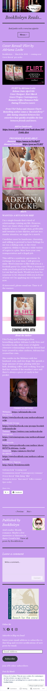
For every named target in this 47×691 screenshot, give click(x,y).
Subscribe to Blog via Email (13, 635)
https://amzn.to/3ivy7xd (23, 451)
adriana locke (8, 470)
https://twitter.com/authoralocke (27, 431)
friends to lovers (10, 479)
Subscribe (10, 659)
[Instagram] (16, 629)
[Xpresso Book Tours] (23, 618)
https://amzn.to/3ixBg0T (28, 141)
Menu (22, 35)
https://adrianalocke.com (24, 412)
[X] (4, 629)
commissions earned (11, 473)
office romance (36, 479)
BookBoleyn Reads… (23, 17)
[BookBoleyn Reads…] (23, 6)
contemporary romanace (32, 473)
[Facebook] (8, 629)
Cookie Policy (8, 682)
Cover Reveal (7, 57)
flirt (28, 476)
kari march (23, 479)
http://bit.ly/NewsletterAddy (16, 465)
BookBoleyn (7, 54)
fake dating (20, 476)
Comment (37, 578)
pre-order (18, 57)
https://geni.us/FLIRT (33, 144)
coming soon (36, 54)
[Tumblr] (12, 629)
